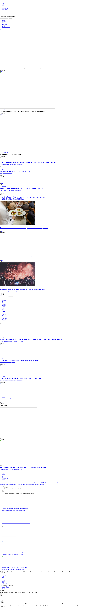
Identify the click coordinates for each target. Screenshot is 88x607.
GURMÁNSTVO (4, 24)
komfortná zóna (4, 307)
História (3, 5)
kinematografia (4, 316)
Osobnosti (3, 376)
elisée (1, 0)
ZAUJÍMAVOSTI (4, 25)
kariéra (29, 482)
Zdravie (3, 4)
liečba (39, 482)
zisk (27, 484)
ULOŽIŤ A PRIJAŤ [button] (3, 606)
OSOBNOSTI (4, 20)
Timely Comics (4, 319)
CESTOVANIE (4, 21)
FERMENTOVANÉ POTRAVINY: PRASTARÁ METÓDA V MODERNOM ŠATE (20, 490)
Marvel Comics (4, 314)
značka (29, 484)
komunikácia (4, 304)
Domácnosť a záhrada (5, 9)
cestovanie (9, 482)
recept (67, 482)
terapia (14, 484)
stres (10, 484)
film (2, 315)
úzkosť (31, 484)
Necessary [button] (1, 600)
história (20, 482)
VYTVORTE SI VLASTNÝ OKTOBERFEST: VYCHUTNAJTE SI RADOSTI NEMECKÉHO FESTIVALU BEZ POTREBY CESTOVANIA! (23, 111)
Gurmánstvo (3, 160)
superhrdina (3, 311)
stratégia (7, 484)
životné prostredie (37, 484)
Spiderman (3, 317)
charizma (3, 303)
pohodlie (3, 308)
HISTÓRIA (3, 23)
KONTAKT (3, 588)
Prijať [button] (39, 592)
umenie (19, 484)
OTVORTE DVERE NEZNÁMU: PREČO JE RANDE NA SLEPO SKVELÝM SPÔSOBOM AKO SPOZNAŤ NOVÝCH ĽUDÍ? (20, 68)
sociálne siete (83, 482)
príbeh (3, 312)
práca (2, 301)
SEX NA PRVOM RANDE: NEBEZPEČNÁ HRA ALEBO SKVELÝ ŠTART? (12, 154)
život (33, 484)
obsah (50, 482)
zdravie (25, 484)
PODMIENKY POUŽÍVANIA (6, 587)
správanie (4, 484)
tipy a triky (16, 484)
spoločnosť (1, 484)
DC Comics (3, 320)
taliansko (12, 484)
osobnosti (3, 306)
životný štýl (42, 484)
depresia (13, 482)
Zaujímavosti (4, 6)
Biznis (3, 3)
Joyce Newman (4, 302)
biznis (5, 482)
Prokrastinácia (4, 300)
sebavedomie (4, 305)
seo (75, 482)
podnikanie (58, 482)
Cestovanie (3, 2)
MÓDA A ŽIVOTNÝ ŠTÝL (6, 27)
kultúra (36, 482)
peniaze (54, 482)
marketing (44, 482)
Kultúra (3, 7)
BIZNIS (3, 22)
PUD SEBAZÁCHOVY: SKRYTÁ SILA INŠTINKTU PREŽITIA (17, 486)
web (21, 484)
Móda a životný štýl (5, 8)
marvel (3, 313)
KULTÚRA (3, 26)
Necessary (2, 601)
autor (2, 310)
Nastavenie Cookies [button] (34, 592)
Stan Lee (3, 309)
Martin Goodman (4, 318)
